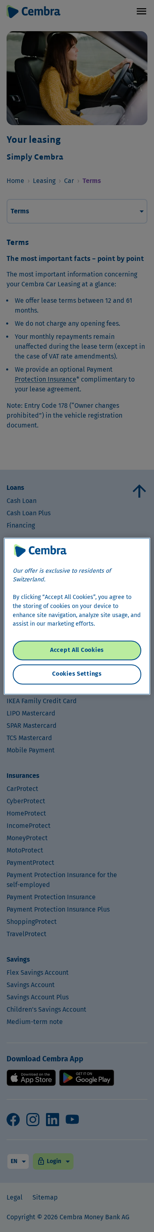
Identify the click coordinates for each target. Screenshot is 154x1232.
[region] (77, 616)
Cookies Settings (77, 674)
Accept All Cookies (77, 650)
